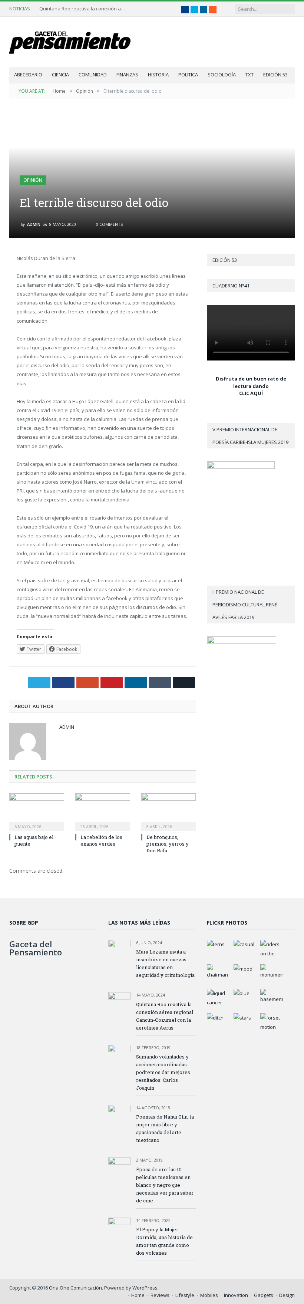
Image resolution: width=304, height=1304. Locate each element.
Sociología (222, 74)
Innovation (236, 1295)
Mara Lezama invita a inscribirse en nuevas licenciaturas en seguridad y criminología (165, 963)
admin (33, 224)
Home (138, 1295)
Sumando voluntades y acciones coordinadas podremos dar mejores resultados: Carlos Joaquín (163, 1072)
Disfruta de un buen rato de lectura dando (251, 382)
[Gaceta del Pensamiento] (75, 41)
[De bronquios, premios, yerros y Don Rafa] (168, 811)
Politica (188, 74)
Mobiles (209, 1295)
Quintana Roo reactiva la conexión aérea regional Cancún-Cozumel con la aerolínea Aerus (83, 9)
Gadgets (263, 1295)
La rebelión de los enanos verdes (101, 840)
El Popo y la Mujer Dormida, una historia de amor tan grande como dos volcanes (164, 1241)
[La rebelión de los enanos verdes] (102, 811)
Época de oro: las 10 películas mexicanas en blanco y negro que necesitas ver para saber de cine (165, 1185)
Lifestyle (184, 1295)
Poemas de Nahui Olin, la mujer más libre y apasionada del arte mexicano (165, 1128)
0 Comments (109, 224)
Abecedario (28, 74)
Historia (158, 74)
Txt (249, 74)
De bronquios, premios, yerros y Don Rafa (167, 844)
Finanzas (127, 74)
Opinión (32, 180)
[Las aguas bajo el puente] (36, 811)
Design (287, 1295)
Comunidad (93, 74)
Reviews (160, 1295)
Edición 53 (275, 74)
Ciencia (60, 74)
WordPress (145, 1287)
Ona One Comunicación (75, 1287)
